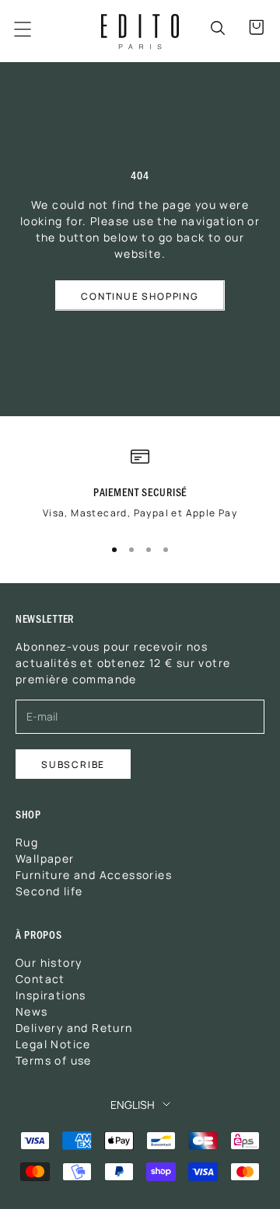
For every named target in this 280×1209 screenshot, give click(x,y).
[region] (140, 489)
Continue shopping (140, 295)
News (32, 1011)
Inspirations (51, 994)
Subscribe (73, 763)
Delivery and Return (74, 1027)
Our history (49, 962)
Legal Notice (53, 1043)
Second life (49, 890)
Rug (27, 841)
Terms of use (54, 1060)
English (132, 1104)
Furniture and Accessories (94, 874)
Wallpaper (45, 858)
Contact (40, 978)
